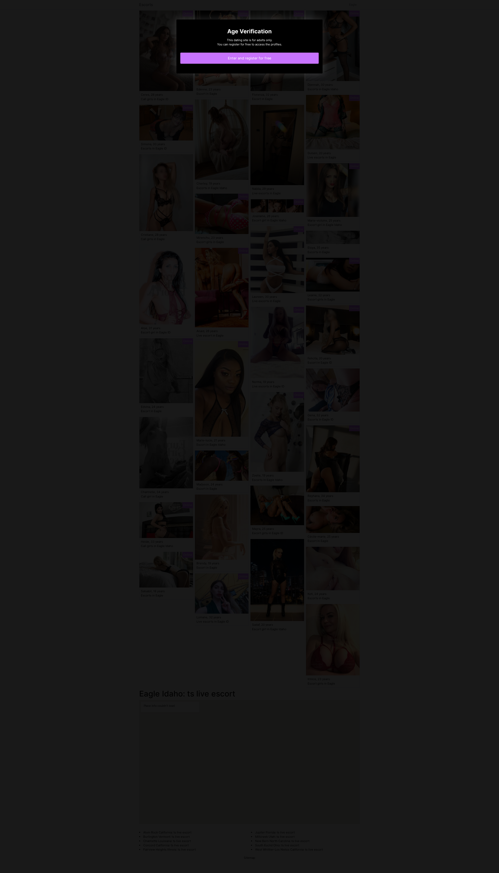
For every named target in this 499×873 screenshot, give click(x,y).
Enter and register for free (249, 58)
